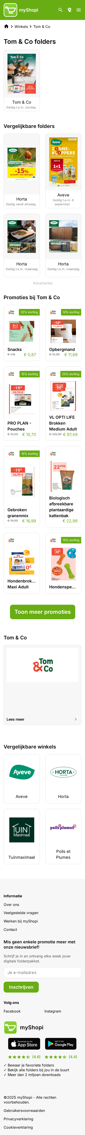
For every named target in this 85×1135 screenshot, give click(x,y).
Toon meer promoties (43, 612)
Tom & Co (41, 26)
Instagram (52, 1011)
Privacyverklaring (18, 1119)
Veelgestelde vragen (21, 912)
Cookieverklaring (18, 1127)
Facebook (12, 1011)
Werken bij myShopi (21, 921)
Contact (10, 929)
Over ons (11, 904)
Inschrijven (21, 987)
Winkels (21, 26)
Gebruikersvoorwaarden (24, 1110)
